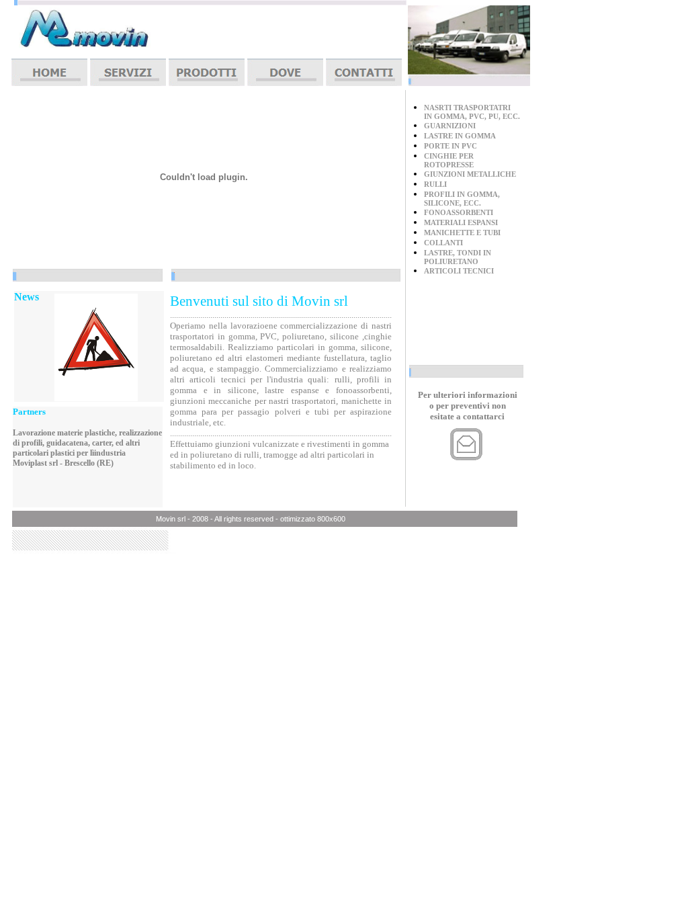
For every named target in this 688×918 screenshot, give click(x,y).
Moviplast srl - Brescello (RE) (63, 463)
